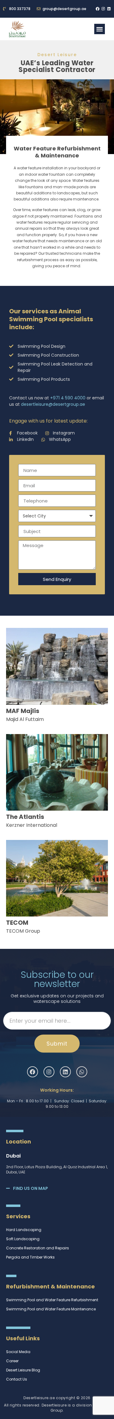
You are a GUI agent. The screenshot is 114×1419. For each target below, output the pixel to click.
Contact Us (16, 1379)
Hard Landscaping (23, 1229)
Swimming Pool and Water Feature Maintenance (51, 1309)
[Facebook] (97, 9)
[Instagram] (103, 9)
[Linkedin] (109, 9)
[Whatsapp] (81, 1071)
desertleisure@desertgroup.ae (53, 404)
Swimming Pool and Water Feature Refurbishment (52, 1299)
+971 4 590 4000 (67, 398)
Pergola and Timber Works (30, 1257)
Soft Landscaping (23, 1238)
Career (12, 1360)
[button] (99, 29)
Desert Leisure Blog (23, 1370)
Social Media (18, 1351)
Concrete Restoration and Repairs (37, 1248)
